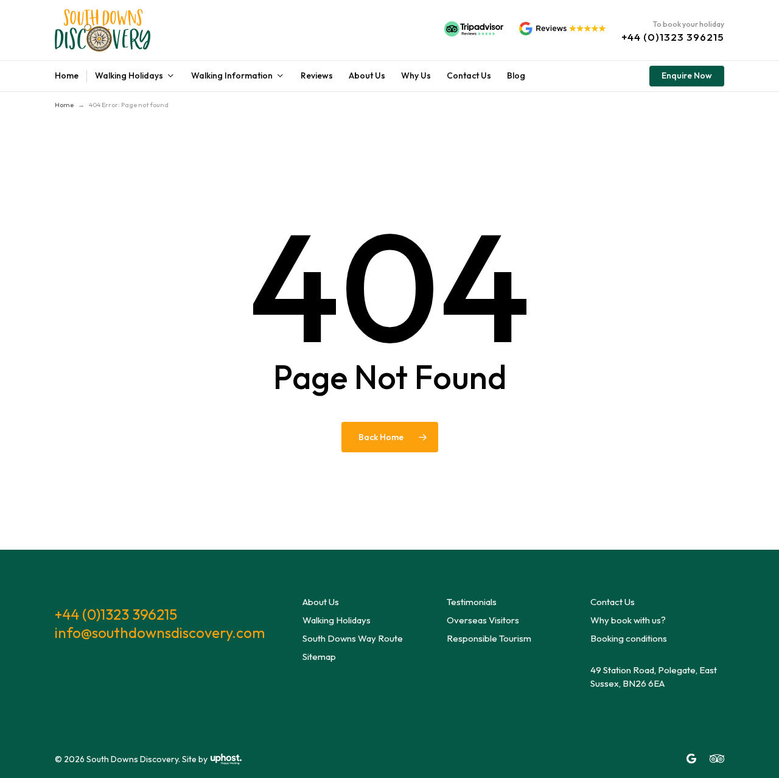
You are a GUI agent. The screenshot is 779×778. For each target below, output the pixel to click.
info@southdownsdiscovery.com (160, 632)
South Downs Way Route (352, 638)
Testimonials (472, 602)
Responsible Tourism (489, 638)
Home (64, 104)
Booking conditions (628, 638)
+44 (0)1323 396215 (116, 614)
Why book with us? (628, 620)
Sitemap (319, 656)
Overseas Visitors (483, 620)
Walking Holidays (336, 620)
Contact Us (612, 602)
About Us (320, 602)
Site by (195, 759)
